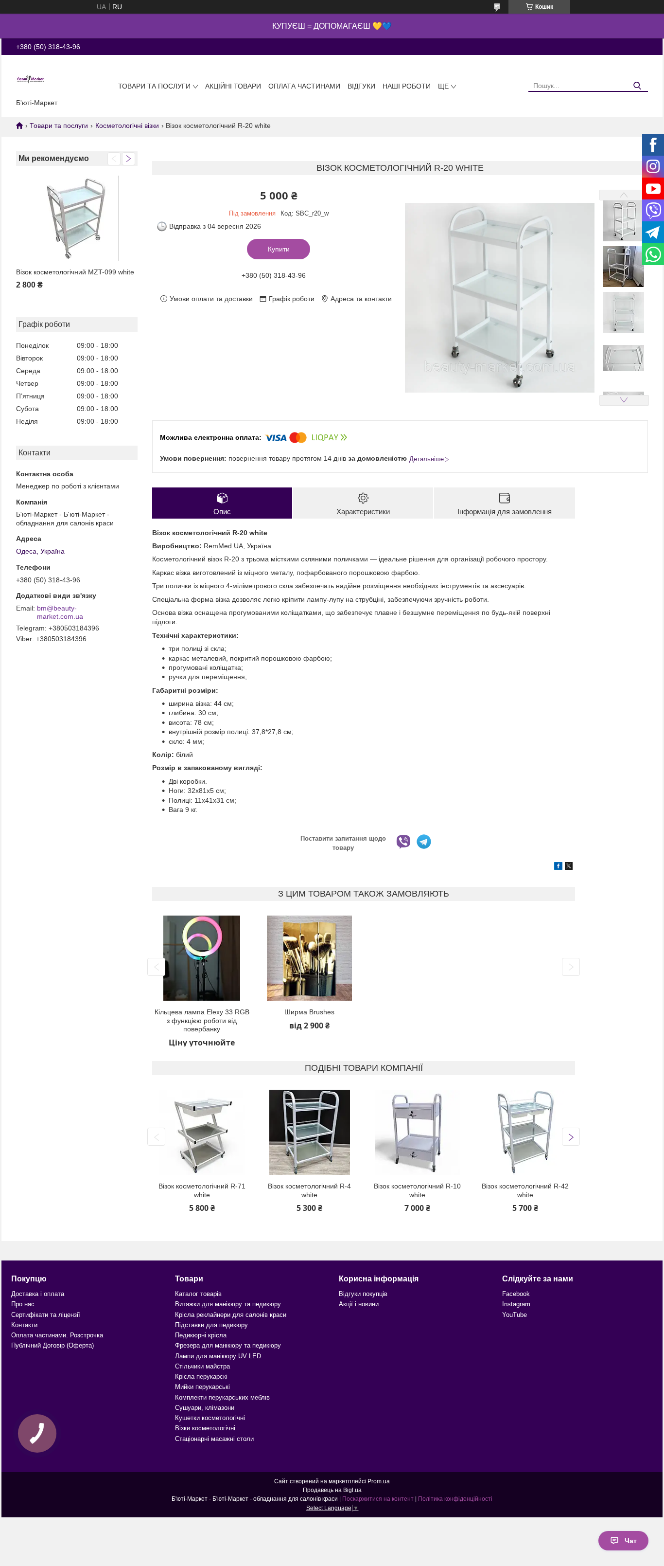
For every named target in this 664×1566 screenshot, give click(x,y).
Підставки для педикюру (211, 1325)
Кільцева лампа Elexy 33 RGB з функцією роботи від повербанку (202, 1020)
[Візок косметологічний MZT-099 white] (77, 218)
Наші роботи (407, 86)
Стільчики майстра (202, 1366)
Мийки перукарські (202, 1386)
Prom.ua (378, 1481)
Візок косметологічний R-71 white (201, 1190)
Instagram (516, 1304)
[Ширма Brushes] (309, 958)
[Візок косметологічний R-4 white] (309, 1132)
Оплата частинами (304, 86)
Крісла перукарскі (201, 1376)
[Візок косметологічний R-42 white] (525, 1132)
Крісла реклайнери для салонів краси (230, 1314)
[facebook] (558, 867)
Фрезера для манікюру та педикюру (228, 1345)
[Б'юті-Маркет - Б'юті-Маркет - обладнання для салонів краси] (30, 79)
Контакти (24, 1325)
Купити (279, 249)
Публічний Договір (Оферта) (52, 1345)
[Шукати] (637, 86)
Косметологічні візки (127, 125)
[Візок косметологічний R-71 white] (201, 1132)
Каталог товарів (198, 1293)
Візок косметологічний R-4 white (309, 1190)
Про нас (23, 1304)
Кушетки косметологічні (210, 1418)
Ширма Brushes (309, 1012)
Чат (631, 1541)
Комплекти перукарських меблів (222, 1397)
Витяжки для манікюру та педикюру (228, 1304)
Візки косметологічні (205, 1428)
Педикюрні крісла (201, 1335)
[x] (569, 867)
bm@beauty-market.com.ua (60, 612)
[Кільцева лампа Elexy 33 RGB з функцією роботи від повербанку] (201, 958)
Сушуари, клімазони (204, 1407)
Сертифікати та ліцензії (45, 1314)
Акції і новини (359, 1304)
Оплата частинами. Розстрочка (57, 1335)
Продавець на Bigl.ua (332, 1490)
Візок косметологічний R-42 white (525, 1190)
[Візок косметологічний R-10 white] (417, 1132)
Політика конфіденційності (455, 1498)
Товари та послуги (154, 86)
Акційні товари (233, 86)
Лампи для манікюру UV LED (218, 1356)
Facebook (516, 1293)
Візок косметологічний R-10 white (417, 1190)
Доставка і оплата (37, 1293)
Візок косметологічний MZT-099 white (75, 272)
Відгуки (361, 86)
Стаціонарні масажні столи (214, 1438)
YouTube (514, 1314)
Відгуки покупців (363, 1293)
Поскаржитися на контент (378, 1498)
